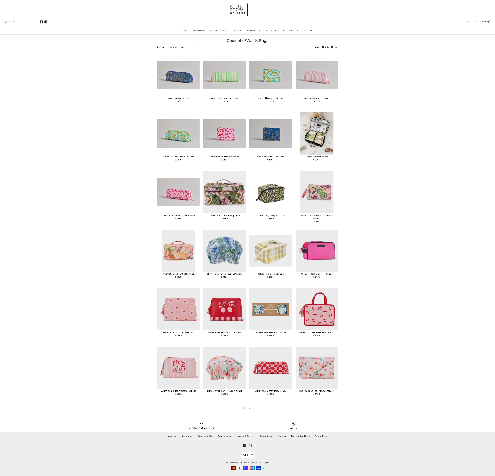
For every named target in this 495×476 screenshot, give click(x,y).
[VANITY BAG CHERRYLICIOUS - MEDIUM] (178, 368)
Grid (327, 47)
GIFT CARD (308, 30)
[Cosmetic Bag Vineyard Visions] (270, 192)
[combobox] (179, 47)
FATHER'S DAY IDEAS (219, 30)
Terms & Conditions (300, 436)
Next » (251, 408)
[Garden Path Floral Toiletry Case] (224, 192)
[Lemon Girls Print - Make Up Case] (178, 133)
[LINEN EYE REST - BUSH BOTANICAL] (270, 309)
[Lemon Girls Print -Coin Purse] (270, 75)
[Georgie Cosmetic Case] (317, 133)
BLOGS (292, 30)
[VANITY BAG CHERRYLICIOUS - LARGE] (224, 309)
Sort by (160, 47)
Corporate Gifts (205, 436)
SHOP (236, 30)
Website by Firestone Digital (258, 462)
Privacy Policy (321, 436)
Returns (282, 436)
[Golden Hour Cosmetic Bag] (270, 251)
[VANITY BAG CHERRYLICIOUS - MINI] (270, 368)
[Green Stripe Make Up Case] (224, 75)
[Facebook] (41, 21)
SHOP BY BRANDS (274, 30)
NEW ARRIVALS (198, 30)
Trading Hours (224, 436)
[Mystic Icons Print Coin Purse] (270, 133)
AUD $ (474, 22)
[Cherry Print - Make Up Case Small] (178, 192)
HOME (184, 30)
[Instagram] (45, 21)
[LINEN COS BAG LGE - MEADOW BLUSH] (317, 368)
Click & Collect (266, 436)
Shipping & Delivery (245, 436)
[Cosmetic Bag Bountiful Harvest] (178, 251)
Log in (467, 22)
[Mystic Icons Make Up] (178, 75)
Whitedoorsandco (239, 462)
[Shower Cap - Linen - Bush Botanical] (224, 251)
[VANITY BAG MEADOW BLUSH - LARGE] (178, 309)
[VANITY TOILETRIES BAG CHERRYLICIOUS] (317, 309)
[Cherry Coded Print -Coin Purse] (224, 133)
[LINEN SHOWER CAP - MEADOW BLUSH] (224, 368)
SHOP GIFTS (252, 30)
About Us (171, 436)
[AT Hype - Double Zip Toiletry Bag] (317, 251)
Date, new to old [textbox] (176, 47)
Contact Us (186, 436)
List (336, 47)
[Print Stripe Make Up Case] (317, 75)
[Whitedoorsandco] (247, 10)
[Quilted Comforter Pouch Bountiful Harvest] (317, 192)
